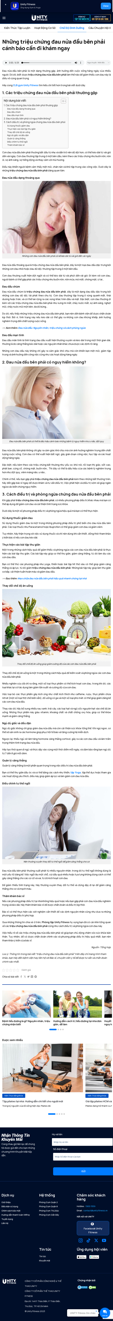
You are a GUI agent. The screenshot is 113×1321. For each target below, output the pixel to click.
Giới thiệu (6, 1202)
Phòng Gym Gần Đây (49, 1214)
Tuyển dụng (7, 1219)
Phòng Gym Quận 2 (48, 1202)
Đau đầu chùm (14, 112)
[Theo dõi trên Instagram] (81, 1241)
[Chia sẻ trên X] (25, 976)
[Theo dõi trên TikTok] (88, 1241)
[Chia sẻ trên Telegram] (35, 976)
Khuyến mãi (44, 1260)
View (106, 6)
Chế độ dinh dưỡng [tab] (72, 28)
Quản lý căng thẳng (16, 138)
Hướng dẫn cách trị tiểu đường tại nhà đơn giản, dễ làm (77, 1022)
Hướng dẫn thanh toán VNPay (15, 1214)
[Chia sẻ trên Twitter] (28, 976)
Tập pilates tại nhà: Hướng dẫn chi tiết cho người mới (32, 1101)
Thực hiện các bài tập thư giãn (21, 128)
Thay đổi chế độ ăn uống (18, 132)
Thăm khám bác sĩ (15, 145)
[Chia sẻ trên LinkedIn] (32, 976)
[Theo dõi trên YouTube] (104, 1241)
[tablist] (56, 28)
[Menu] (4, 17)
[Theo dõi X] (96, 1241)
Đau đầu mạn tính (15, 115)
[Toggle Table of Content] (62, 101)
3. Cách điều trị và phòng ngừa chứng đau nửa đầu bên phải (34, 122)
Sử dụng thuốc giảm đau (18, 125)
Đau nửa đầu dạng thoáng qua (21, 108)
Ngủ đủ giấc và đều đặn (18, 135)
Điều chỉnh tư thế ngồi (17, 141)
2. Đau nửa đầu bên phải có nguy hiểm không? (27, 118)
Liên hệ (4, 1223)
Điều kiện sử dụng (9, 1206)
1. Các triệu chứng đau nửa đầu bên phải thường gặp (31, 105)
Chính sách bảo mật (10, 1210)
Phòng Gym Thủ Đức (49, 1210)
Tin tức (42, 1256)
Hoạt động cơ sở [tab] (44, 28)
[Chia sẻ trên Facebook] (21, 976)
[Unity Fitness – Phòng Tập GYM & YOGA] (39, 18)
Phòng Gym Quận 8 (48, 1206)
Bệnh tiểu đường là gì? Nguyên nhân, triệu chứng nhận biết (26, 1022)
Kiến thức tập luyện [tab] (17, 28)
